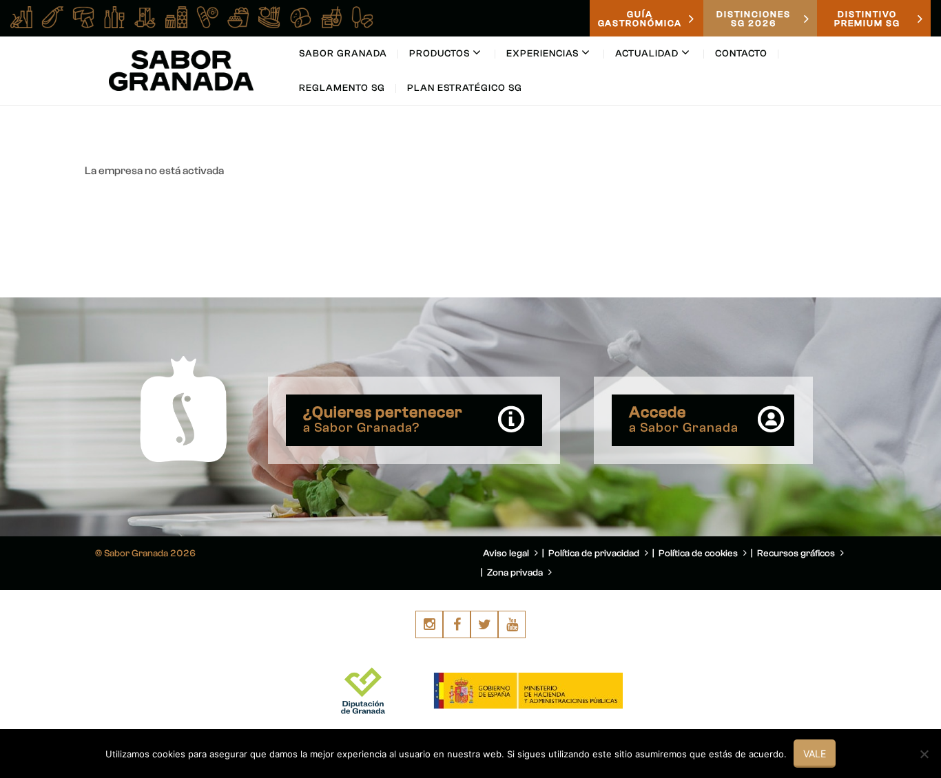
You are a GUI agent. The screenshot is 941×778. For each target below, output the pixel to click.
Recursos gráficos (797, 553)
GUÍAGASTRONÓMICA (640, 18)
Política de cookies (699, 553)
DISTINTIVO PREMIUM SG (867, 18)
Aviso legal (507, 553)
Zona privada (516, 572)
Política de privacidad (594, 553)
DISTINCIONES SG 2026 (753, 18)
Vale (814, 753)
